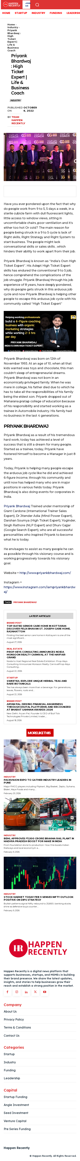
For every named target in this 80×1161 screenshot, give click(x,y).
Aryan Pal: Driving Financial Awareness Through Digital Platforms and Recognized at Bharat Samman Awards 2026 (39, 707)
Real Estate (14, 649)
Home (11, 24)
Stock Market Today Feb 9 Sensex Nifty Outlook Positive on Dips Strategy (38, 898)
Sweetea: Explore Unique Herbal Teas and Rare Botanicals (37, 682)
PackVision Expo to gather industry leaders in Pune (37, 781)
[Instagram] (16, 992)
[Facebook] (10, 191)
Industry (12, 27)
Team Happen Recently (18, 120)
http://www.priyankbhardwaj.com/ (45, 573)
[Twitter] (19, 191)
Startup (12, 678)
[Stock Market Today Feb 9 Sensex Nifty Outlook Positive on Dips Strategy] (40, 873)
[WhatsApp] (36, 191)
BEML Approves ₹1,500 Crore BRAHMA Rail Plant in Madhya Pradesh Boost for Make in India (39, 840)
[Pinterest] (27, 191)
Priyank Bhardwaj (17, 506)
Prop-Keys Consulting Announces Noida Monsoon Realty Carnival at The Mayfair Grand (36, 654)
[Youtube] (44, 992)
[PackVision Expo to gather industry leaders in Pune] (40, 755)
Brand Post (14, 623)
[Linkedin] (26, 992)
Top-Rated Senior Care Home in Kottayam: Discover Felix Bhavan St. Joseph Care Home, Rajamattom (39, 628)
